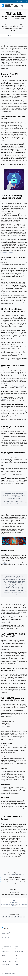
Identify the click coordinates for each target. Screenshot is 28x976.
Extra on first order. (17, 8)
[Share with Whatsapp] (21, 917)
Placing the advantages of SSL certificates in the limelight (14, 894)
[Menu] (25, 5)
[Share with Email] (24, 917)
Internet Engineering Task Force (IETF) (10, 320)
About (16, 946)
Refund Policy (18, 958)
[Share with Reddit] (15, 917)
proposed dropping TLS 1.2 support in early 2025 (13, 415)
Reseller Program (19, 951)
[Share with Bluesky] (18, 917)
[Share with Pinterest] (12, 917)
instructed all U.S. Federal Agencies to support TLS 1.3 (14, 406)
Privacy (16, 961)
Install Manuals (5, 958)
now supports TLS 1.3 (16, 391)
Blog (17, 1)
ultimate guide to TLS (15, 358)
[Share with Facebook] (3, 917)
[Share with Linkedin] (9, 917)
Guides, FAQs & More (6, 961)
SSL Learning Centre (15, 36)
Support (21, 1)
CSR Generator (5, 948)
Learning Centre (14, 902)
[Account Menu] (22, 5)
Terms (16, 964)
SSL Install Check (5, 951)
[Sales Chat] (5, 1)
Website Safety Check (6, 946)
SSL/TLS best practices (14, 892)
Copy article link (5, 42)
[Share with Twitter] (6, 917)
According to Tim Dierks (6, 468)
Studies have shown (5, 563)
